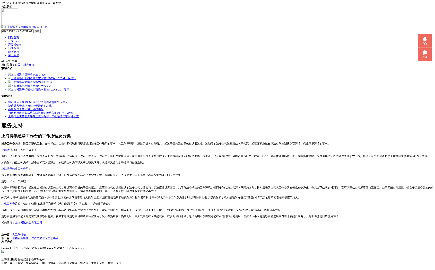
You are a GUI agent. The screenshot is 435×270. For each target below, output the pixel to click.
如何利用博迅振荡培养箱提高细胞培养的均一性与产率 (40, 112)
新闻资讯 (13, 48)
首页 (17, 64)
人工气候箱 (19, 234)
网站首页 (13, 37)
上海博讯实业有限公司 (28, 222)
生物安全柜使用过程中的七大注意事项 (35, 238)
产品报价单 (15, 44)
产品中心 (13, 41)
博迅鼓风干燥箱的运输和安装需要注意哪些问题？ (38, 102)
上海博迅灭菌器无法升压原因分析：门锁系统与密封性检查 (43, 116)
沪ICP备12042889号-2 (104, 248)
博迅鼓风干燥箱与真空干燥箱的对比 (30, 105)
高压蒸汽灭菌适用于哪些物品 (26, 109)
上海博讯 (6, 149)
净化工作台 (8, 203)
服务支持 (13, 51)
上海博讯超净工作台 (13, 168)
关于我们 (13, 55)
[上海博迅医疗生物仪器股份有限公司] (24, 27)
